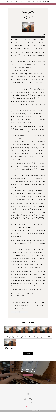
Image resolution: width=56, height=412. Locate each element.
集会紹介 (29, 1)
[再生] (12, 36)
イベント (33, 1)
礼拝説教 (37, 1)
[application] (28, 37)
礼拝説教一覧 (28, 353)
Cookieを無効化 (38, 410)
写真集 (48, 1)
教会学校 (40, 1)
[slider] (43, 36)
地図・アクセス (31, 387)
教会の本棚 (44, 1)
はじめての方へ (25, 1)
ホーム (21, 1)
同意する (34, 410)
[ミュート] (41, 36)
